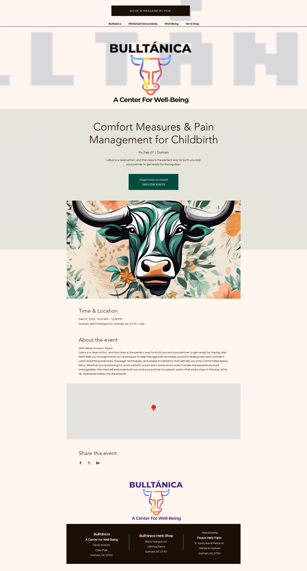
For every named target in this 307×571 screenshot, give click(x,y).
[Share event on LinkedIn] (97, 462)
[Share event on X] (89, 462)
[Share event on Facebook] (80, 462)
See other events (153, 184)
